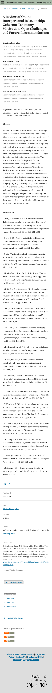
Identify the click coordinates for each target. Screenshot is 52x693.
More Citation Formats (14, 570)
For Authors (9, 602)
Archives (14, 9)
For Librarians (10, 606)
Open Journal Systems (13, 618)
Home (5, 9)
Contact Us (21, 657)
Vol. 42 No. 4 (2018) (29, 9)
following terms (9, 533)
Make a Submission (14, 582)
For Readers (9, 598)
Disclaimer (32, 657)
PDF (8, 484)
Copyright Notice (31, 659)
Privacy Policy (27, 654)
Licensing (17, 659)
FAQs (40, 657)
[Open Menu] (2, 2)
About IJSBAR (13, 654)
